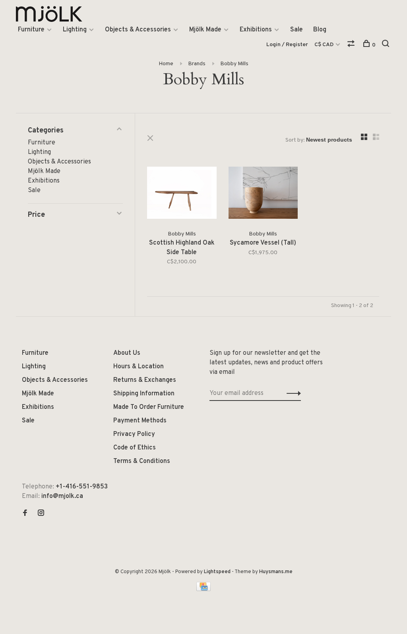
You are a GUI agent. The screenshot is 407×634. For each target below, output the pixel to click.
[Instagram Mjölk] (41, 514)
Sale (296, 30)
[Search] (386, 45)
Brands (196, 63)
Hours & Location (138, 367)
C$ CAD (324, 44)
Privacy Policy (134, 434)
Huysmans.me (276, 572)
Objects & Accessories (138, 30)
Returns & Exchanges (144, 380)
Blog (319, 30)
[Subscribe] (291, 393)
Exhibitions (256, 30)
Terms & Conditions (141, 461)
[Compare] (352, 45)
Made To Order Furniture (148, 407)
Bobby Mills (234, 63)
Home (166, 63)
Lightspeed (217, 572)
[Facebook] (25, 514)
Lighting (75, 30)
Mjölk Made (205, 30)
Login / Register (287, 44)
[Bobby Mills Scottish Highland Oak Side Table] (182, 194)
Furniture (31, 30)
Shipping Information (143, 394)
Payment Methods (140, 421)
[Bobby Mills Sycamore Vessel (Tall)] (263, 194)
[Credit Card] (203, 589)
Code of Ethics (134, 448)
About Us (126, 353)
